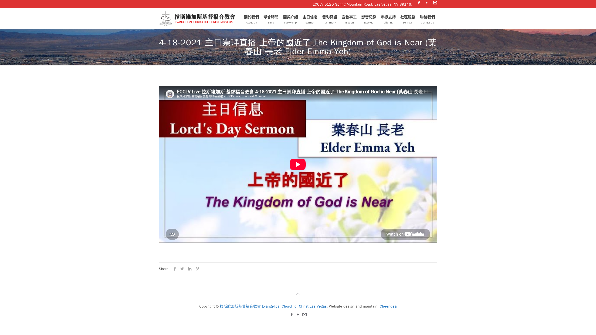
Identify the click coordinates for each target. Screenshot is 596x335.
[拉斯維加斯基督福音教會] (198, 18)
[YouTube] (426, 3)
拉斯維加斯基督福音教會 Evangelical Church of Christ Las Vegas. (274, 306)
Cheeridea (388, 306)
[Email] (434, 3)
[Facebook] (419, 3)
